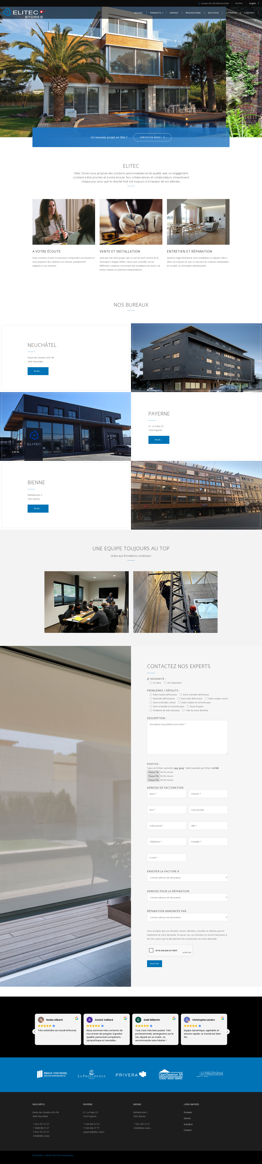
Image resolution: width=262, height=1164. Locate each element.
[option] (68, 1075)
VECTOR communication (63, 1155)
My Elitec (239, 3)
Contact (187, 1130)
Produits (188, 1112)
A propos (188, 1124)
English (252, 3)
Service (187, 1118)
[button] (227, 1031)
